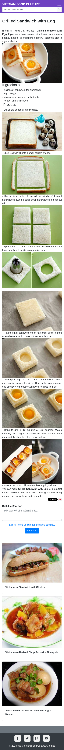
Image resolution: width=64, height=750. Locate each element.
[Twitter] (27, 738)
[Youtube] (46, 738)
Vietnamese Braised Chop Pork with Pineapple (31, 652)
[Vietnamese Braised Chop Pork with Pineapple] (32, 622)
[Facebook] (17, 738)
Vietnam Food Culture (21, 4)
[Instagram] (36, 738)
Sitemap (50, 746)
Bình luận (32, 530)
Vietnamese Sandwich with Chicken (25, 587)
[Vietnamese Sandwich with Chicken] (32, 563)
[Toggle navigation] (58, 4)
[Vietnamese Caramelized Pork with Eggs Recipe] (32, 684)
